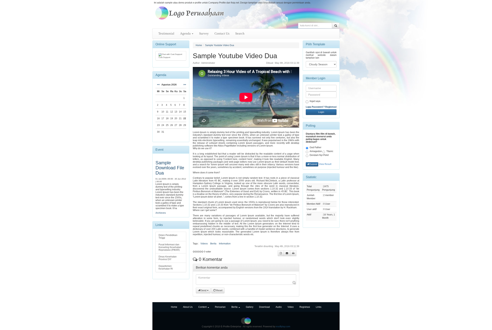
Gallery (249, 307)
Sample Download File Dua (169, 167)
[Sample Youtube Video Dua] (189, 13)
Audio (279, 307)
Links (318, 307)
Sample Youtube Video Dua (219, 45)
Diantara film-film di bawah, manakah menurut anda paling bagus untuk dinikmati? (320, 137)
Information (225, 243)
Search (239, 33)
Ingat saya (315, 101)
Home (199, 45)
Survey (204, 33)
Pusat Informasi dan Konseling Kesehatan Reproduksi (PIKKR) (170, 247)
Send (203, 290)
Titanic (329, 151)
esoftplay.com (283, 326)
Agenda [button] (185, 33)
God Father (315, 147)
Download (264, 307)
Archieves (160, 213)
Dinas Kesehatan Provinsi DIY (168, 258)
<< (158, 84)
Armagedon (316, 151)
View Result (325, 164)
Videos (204, 243)
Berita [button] (234, 307)
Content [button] (202, 307)
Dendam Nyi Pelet (319, 155)
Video (291, 307)
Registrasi (331, 107)
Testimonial (166, 33)
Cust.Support (164, 57)
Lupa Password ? (315, 107)
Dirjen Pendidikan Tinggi (168, 236)
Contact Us (221, 33)
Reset (219, 290)
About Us (188, 307)
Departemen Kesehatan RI (166, 267)
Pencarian (220, 307)
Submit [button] (313, 164)
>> (184, 84)
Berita (213, 243)
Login (321, 112)
